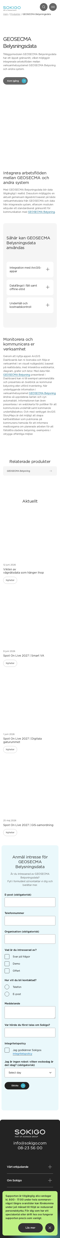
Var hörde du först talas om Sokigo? (27, 1025)
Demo (16, 963)
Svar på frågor (21, 956)
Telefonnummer (14, 913)
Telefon (17, 987)
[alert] (30, 1213)
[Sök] (44, 7)
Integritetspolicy (15, 1043)
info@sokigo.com (30, 1143)
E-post (18, 894)
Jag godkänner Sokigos (27, 1052)
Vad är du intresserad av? (21, 950)
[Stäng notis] (49, 1227)
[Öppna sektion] (47, 269)
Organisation (22, 931)
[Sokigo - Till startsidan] (12, 8)
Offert (16, 970)
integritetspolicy (22, 1053)
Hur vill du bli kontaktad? (20, 980)
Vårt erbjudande (17, 1166)
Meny (53, 7)
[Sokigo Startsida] (30, 1134)
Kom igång (13, 81)
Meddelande (12, 1003)
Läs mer (30, 1227)
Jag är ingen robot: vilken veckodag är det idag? (29, 1063)
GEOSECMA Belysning (41, 211)
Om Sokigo (14, 1180)
